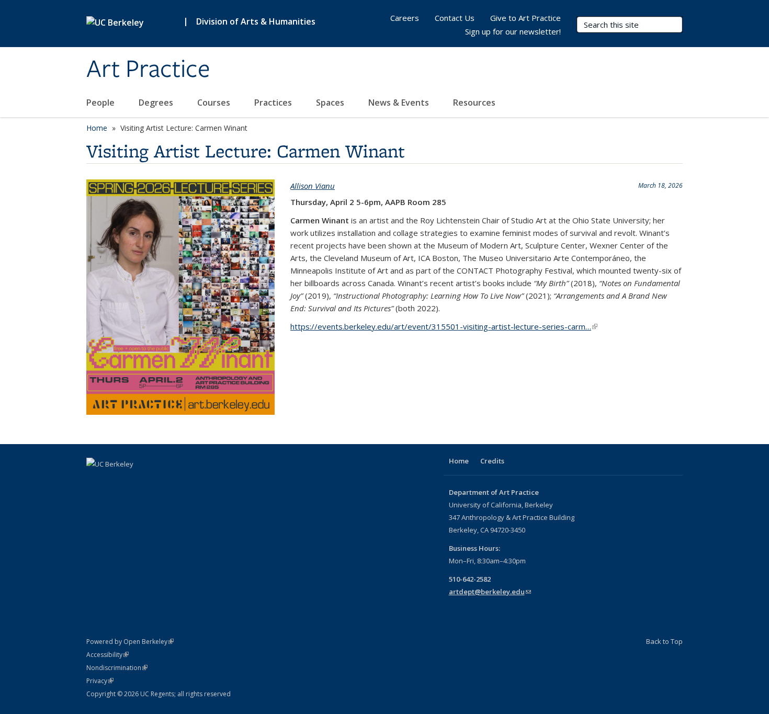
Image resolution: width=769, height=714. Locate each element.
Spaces (331, 102)
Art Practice (148, 69)
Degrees (157, 102)
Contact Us (454, 18)
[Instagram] (96, 481)
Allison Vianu (312, 185)
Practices (274, 102)
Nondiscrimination (117, 667)
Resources (475, 102)
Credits (492, 461)
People (101, 102)
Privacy (100, 680)
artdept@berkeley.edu (490, 591)
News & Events (399, 102)
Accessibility (107, 654)
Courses (214, 102)
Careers (404, 18)
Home (96, 128)
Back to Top (664, 641)
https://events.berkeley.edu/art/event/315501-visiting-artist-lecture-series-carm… (443, 326)
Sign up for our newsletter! (513, 31)
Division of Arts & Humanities (255, 21)
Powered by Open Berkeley (130, 641)
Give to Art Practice (525, 18)
